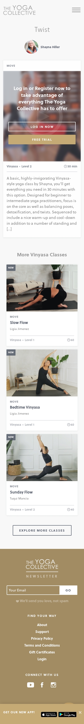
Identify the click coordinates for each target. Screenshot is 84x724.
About (42, 624)
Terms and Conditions (42, 645)
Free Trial (42, 139)
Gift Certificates (42, 652)
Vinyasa (12, 166)
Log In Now (42, 126)
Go (68, 590)
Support (42, 631)
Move (11, 66)
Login (42, 658)
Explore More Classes (42, 530)
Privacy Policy (42, 638)
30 (69, 166)
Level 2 (26, 166)
